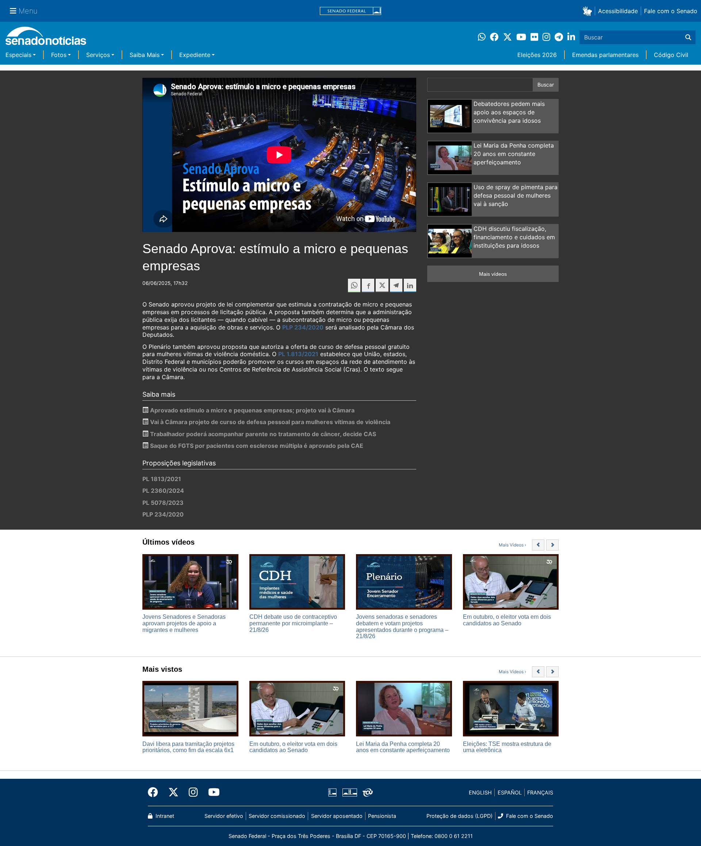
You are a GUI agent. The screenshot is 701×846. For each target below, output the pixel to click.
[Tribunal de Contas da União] (368, 792)
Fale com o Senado (670, 11)
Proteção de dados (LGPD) (459, 816)
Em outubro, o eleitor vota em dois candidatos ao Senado (507, 620)
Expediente (194, 54)
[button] (589, 11)
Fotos (58, 54)
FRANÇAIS (540, 792)
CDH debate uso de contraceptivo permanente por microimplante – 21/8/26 (293, 623)
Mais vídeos (493, 274)
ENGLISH (480, 792)
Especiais (18, 54)
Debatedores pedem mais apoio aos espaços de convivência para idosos (509, 112)
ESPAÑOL (510, 792)
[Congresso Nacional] (349, 792)
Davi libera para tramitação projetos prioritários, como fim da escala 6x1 (188, 747)
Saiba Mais (145, 54)
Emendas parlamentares (605, 54)
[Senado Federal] (350, 11)
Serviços (98, 54)
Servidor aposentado (337, 816)
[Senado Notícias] (45, 38)
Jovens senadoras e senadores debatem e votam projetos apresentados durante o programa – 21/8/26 (402, 626)
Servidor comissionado (277, 816)
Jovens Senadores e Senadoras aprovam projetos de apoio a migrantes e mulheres (184, 623)
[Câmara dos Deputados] (332, 792)
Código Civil (671, 54)
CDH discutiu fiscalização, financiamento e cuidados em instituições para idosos (514, 237)
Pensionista (382, 816)
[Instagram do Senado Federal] (193, 792)
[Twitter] (173, 792)
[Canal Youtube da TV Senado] (211, 792)
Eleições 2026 (537, 54)
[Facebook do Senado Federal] (155, 792)
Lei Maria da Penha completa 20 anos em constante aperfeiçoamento (514, 154)
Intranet (164, 816)
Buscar (545, 84)
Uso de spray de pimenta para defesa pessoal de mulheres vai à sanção (516, 195)
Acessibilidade (618, 11)
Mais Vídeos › (512, 545)
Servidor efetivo (223, 816)
